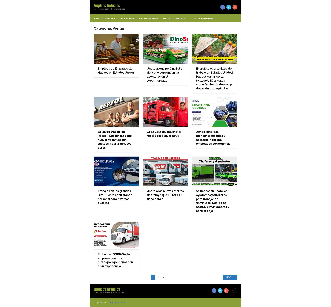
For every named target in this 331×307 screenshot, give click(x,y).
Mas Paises (180, 18)
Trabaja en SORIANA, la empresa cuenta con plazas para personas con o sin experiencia (115, 260)
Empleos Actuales (107, 5)
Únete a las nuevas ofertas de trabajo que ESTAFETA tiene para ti (165, 195)
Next (229, 277)
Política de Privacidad (203, 18)
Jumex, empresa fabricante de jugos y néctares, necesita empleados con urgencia (213, 137)
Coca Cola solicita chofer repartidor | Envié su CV (164, 133)
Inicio (96, 18)
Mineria (166, 18)
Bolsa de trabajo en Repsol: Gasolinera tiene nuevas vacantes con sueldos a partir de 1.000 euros (115, 139)
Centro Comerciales (148, 18)
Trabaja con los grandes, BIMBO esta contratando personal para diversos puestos (115, 196)
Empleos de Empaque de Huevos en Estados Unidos (116, 70)
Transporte (109, 18)
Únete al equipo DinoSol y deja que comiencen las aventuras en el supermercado (164, 74)
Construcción (127, 18)
